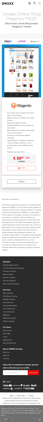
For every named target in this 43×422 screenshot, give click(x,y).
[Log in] (34, 3)
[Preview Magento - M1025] (21, 67)
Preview (22, 182)
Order (22, 168)
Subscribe (33, 373)
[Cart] (29, 3)
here (2, 415)
